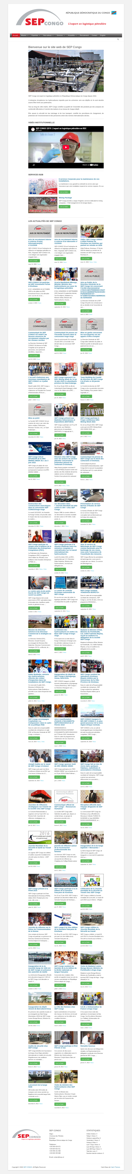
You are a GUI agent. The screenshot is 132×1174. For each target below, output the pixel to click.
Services (60, 35)
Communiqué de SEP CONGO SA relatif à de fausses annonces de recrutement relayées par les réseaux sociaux (38, 336)
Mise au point (33, 418)
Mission (23, 35)
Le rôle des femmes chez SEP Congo (64, 1008)
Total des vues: (91, 1151)
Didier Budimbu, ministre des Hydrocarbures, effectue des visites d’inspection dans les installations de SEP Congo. (39, 678)
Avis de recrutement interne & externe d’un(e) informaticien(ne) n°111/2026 (39, 242)
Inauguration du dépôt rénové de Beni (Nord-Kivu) (39, 1008)
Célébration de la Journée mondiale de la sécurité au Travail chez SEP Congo (91, 890)
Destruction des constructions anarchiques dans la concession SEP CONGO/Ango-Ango (39, 506)
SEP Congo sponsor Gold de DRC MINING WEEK (65, 765)
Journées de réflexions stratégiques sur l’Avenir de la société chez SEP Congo (39, 807)
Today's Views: (91, 1136)
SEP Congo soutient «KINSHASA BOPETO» (89, 591)
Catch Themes (115, 1167)
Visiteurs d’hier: (91, 1142)
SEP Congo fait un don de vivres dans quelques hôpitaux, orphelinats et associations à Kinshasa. (91, 767)
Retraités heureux (87, 1046)
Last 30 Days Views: (93, 1147)
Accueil (15, 35)
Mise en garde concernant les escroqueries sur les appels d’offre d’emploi (91, 334)
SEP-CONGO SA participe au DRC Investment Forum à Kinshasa (39, 284)
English (102, 35)
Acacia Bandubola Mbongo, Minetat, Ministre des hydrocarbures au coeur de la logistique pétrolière (65, 285)
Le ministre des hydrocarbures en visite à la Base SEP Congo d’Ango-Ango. (65, 632)
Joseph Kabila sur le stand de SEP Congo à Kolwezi (39, 765)
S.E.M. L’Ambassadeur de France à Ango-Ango (91, 1008)
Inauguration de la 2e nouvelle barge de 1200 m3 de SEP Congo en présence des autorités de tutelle (39, 969)
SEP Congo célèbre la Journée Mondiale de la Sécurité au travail (90, 929)
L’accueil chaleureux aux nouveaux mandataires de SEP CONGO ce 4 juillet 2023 (39, 380)
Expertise (35, 35)
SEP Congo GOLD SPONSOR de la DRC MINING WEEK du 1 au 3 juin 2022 (38, 459)
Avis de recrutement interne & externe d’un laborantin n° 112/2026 (66, 241)
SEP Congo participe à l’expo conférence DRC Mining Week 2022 (90, 420)
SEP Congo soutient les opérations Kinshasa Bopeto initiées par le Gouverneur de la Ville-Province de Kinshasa (90, 678)
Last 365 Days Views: (93, 1149)
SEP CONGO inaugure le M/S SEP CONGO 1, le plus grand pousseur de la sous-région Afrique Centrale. (91, 722)
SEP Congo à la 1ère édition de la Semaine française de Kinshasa (65, 929)
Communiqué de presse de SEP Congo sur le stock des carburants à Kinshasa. (92, 459)
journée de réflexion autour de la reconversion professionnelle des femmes (65, 848)
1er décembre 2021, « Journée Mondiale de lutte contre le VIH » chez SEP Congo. (65, 506)
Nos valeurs (47, 35)
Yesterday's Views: (92, 1140)
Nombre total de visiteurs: (94, 1153)
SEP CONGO (27, 1167)
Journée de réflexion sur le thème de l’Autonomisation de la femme (39, 929)
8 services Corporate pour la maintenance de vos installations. (79, 180)
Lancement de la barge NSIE (37, 1086)
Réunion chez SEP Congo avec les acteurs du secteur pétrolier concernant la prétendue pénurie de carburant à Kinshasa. (65, 460)
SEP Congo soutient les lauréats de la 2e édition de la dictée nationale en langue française (65, 969)
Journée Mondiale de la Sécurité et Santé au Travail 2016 (39, 848)
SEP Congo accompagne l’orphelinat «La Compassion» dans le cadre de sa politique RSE (39, 722)
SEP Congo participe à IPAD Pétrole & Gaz (66, 1047)
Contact (94, 35)
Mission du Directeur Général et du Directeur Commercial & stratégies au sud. (39, 632)
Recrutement (84, 35)
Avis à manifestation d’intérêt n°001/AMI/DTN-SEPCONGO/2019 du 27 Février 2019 (64, 722)
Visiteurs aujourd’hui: (93, 1138)
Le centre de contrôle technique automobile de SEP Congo (64, 592)
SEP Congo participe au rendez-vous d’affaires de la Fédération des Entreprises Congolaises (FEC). (39, 547)
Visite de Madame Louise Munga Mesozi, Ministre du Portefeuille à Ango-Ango (91, 968)
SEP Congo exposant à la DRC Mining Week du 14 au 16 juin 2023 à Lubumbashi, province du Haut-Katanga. (65, 380)
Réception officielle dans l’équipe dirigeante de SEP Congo (91, 807)
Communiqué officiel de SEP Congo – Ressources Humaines (65, 807)
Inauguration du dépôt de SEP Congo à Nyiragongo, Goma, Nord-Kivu (65, 676)
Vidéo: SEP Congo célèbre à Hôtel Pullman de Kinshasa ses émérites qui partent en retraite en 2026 (91, 242)
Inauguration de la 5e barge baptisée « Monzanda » (91, 847)
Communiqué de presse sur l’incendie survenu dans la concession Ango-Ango (65, 334)
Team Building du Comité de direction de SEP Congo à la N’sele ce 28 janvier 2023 (91, 380)
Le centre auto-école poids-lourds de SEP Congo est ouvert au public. (39, 593)
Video (95, 262)
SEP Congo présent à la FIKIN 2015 (38, 890)
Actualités (71, 35)
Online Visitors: (91, 1134)
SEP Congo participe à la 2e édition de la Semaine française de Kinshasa (65, 890)
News (39, 264)
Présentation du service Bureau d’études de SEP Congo (90, 506)
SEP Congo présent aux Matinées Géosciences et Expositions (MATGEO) (64, 420)
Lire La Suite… (64, 192)
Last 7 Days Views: (92, 1144)
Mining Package (65, 198)
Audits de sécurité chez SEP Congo (38, 1047)
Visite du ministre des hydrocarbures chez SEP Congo (64, 1087)
